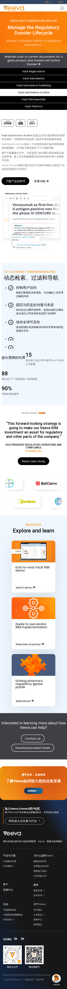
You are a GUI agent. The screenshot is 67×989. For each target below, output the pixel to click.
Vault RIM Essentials (33, 99)
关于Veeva (39, 904)
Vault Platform (34, 106)
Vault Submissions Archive (33, 92)
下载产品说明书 (15, 181)
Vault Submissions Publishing (33, 85)
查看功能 (39, 181)
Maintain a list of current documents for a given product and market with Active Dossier (34, 60)
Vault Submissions (33, 78)
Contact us (33, 738)
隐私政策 (29, 979)
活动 (5, 904)
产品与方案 (9, 855)
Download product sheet (32, 748)
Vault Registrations (33, 71)
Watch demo (24, 587)
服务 (36, 884)
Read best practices (28, 644)
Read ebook (23, 701)
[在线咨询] (56, 978)
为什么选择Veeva (43, 855)
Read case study (33, 461)
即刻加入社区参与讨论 (23, 821)
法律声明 (40, 979)
